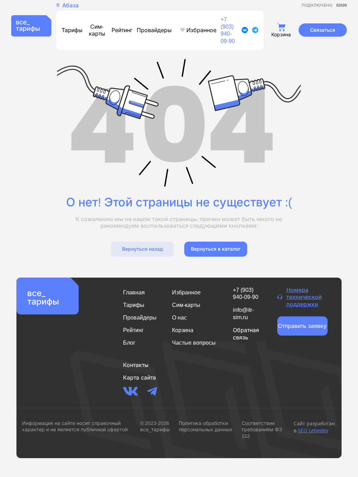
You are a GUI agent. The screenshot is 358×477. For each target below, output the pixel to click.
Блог (129, 343)
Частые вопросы (194, 343)
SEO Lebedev (313, 430)
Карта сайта (139, 377)
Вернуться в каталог (216, 249)
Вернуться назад (142, 249)
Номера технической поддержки (304, 297)
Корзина (182, 330)
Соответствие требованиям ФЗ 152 (262, 429)
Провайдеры (154, 30)
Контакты (136, 364)
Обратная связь (246, 333)
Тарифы (72, 30)
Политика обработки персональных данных (205, 426)
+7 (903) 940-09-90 (228, 30)
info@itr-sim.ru (243, 313)
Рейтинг (122, 30)
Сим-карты (97, 30)
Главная (134, 292)
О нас (179, 318)
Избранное (201, 30)
